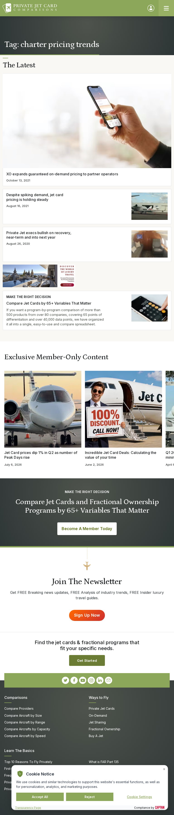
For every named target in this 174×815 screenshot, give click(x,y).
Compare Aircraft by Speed (25, 736)
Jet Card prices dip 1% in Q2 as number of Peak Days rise (40, 455)
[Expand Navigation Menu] (166, 8)
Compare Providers (19, 708)
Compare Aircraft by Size (23, 715)
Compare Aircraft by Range (24, 722)
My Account (151, 8)
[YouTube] (82, 680)
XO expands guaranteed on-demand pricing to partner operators (62, 174)
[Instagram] (91, 680)
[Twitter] (65, 680)
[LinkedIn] (100, 680)
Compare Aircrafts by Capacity (27, 729)
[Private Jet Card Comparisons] (72, 8)
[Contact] (108, 680)
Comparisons (15, 697)
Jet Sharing (97, 722)
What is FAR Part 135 (104, 762)
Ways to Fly (99, 697)
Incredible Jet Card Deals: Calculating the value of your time (120, 455)
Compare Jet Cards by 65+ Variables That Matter (48, 303)
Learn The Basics (19, 750)
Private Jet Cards (102, 708)
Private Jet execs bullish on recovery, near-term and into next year (38, 235)
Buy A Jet (96, 736)
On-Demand (98, 715)
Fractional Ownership (104, 729)
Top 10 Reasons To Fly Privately (28, 762)
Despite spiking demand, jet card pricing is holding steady (34, 197)
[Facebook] (74, 680)
